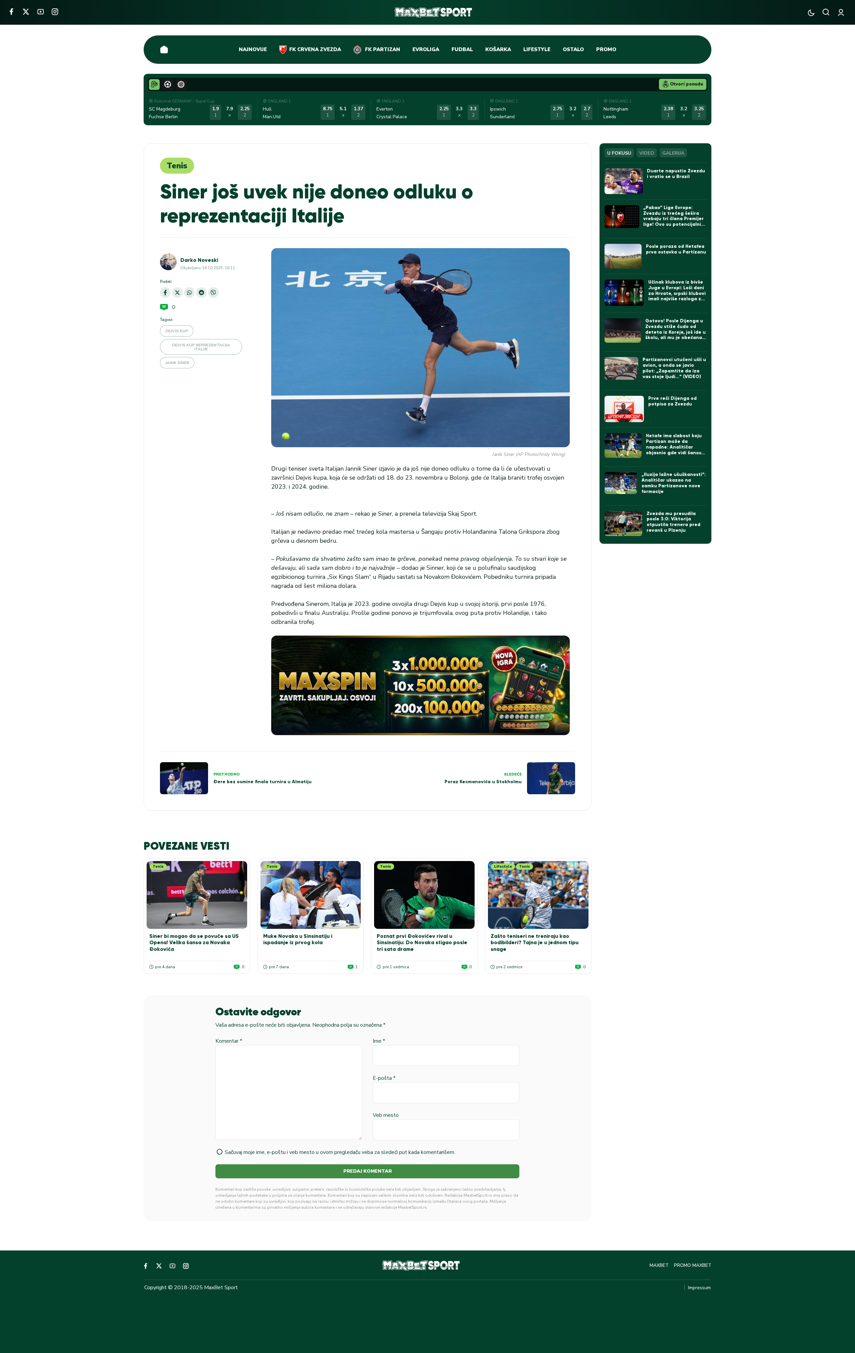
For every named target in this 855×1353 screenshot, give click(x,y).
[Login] (842, 12)
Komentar (228, 1041)
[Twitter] (26, 11)
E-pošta (384, 1078)
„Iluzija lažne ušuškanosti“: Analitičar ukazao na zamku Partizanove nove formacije (674, 483)
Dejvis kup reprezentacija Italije (201, 347)
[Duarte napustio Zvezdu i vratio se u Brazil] (624, 181)
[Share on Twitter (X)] (177, 292)
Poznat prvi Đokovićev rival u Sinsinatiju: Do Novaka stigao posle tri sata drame (422, 942)
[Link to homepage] (433, 12)
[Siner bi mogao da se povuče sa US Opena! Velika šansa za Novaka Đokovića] (197, 895)
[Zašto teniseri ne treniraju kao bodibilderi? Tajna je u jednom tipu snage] (538, 895)
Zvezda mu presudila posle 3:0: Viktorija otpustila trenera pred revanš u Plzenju (673, 522)
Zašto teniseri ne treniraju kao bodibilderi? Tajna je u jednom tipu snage (534, 942)
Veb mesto (386, 1115)
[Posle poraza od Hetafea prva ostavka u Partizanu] (623, 256)
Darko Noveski (199, 260)
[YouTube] (40, 11)
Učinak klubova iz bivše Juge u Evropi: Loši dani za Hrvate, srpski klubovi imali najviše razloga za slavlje (677, 293)
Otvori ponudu (686, 84)
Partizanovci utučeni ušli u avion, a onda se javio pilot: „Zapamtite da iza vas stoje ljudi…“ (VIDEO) (674, 368)
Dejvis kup (176, 331)
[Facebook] (11, 11)
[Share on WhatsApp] (189, 292)
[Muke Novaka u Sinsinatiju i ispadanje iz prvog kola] (311, 895)
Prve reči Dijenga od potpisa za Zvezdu (672, 401)
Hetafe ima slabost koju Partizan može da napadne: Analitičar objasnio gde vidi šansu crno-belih (674, 447)
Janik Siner (177, 362)
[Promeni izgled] (811, 12)
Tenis (177, 165)
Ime (379, 1041)
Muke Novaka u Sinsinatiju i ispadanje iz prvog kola (297, 939)
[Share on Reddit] (201, 292)
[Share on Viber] (213, 292)
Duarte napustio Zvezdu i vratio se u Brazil (676, 173)
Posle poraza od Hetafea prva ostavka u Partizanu (676, 249)
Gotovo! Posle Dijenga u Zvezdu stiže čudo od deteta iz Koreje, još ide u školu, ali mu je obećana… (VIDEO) (675, 332)
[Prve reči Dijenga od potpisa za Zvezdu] (624, 409)
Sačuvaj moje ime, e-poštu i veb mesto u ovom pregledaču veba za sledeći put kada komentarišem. (340, 1152)
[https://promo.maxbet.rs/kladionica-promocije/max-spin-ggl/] (420, 685)
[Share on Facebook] (165, 292)
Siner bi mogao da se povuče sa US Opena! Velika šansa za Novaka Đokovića (194, 942)
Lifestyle (503, 866)
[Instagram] (55, 11)
